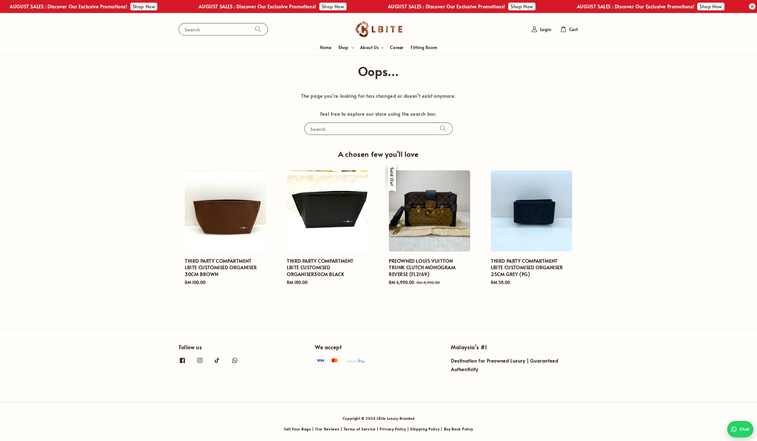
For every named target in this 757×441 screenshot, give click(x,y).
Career (397, 47)
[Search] (258, 29)
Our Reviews (327, 429)
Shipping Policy (425, 429)
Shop (343, 47)
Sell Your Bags (297, 429)
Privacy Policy (393, 429)
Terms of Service (360, 429)
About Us (369, 47)
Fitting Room (424, 47)
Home (325, 47)
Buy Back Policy (458, 429)
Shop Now (132, 6)
